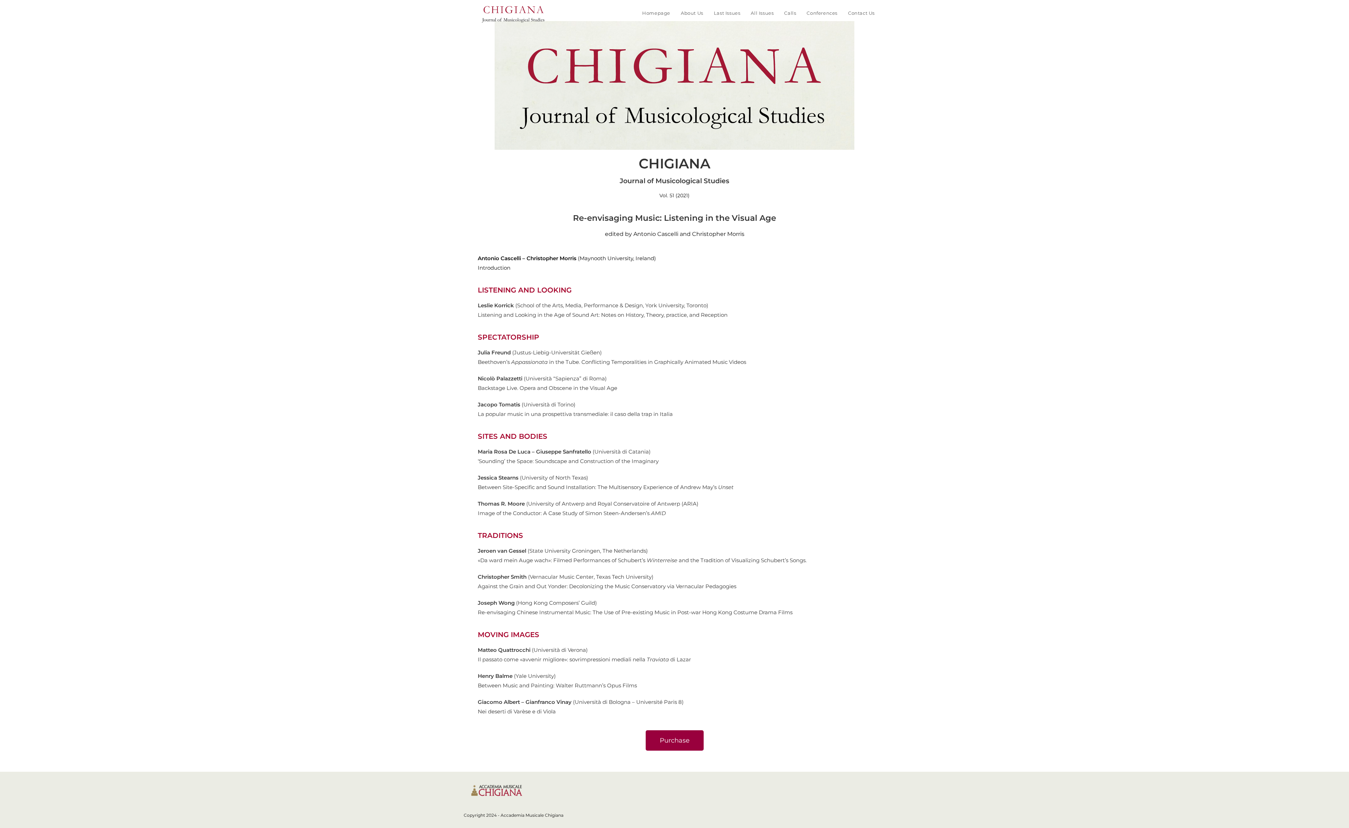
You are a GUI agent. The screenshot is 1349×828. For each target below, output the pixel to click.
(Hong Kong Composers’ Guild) (537, 602)
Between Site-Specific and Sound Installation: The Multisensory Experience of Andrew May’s (606, 487)
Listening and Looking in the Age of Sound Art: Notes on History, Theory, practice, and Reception (603, 315)
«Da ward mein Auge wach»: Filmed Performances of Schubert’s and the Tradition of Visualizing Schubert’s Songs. (642, 560)
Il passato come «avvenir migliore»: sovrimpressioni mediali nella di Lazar (584, 659)
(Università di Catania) (564, 451)
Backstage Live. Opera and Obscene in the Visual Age (547, 388)
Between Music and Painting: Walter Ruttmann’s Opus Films (557, 685)
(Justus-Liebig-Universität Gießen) (540, 352)
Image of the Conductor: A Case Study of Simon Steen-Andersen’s (572, 513)
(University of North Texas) (533, 477)
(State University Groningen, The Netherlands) (563, 550)
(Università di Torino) (526, 404)
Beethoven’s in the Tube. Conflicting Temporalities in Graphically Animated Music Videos (612, 362)
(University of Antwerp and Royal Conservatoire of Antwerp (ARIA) (588, 503)
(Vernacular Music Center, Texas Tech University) (565, 576)
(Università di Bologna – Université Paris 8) (581, 702)
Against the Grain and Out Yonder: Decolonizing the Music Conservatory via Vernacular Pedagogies (607, 586)
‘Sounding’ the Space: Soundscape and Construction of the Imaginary (569, 461)
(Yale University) (517, 676)
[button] (675, 740)
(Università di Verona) (533, 650)
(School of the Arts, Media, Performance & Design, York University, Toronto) (593, 305)
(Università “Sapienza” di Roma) (542, 378)
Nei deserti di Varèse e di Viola (517, 711)
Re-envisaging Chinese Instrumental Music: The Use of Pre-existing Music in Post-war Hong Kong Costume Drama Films (635, 612)
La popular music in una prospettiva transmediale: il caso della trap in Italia (575, 414)
